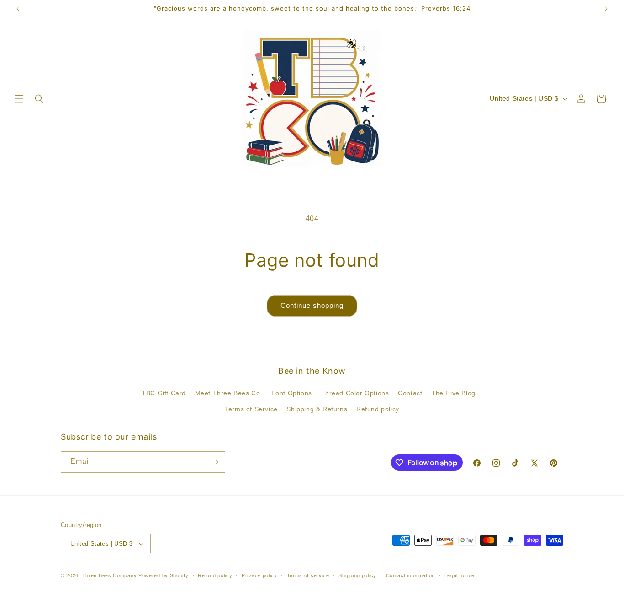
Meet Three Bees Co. (228, 393)
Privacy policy (259, 575)
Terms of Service (251, 409)
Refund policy (377, 409)
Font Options (291, 393)
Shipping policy (357, 575)
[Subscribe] (215, 462)
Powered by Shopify (163, 576)
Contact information (410, 575)
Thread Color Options (355, 393)
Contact (410, 393)
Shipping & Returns (316, 409)
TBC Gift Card (164, 393)
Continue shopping (312, 305)
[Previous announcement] (18, 8)
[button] (19, 99)
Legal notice (459, 575)
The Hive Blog (453, 393)
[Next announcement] (606, 8)
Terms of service (308, 575)
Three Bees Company (109, 576)
